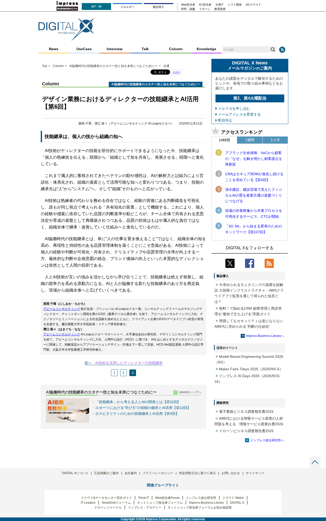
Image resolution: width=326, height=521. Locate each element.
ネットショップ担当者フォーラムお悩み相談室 (200, 507)
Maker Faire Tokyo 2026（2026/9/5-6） (251, 369)
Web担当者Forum (167, 498)
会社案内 (131, 473)
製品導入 (158, 6)
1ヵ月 (275, 140)
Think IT (143, 498)
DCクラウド (253, 4)
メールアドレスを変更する (239, 114)
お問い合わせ (231, 473)
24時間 (224, 140)
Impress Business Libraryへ (265, 336)
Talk (145, 49)
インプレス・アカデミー (144, 507)
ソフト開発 (235, 4)
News (53, 49)
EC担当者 (205, 4)
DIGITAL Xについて (75, 473)
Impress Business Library (206, 502)
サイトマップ (255, 473)
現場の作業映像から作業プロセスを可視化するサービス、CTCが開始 (253, 213)
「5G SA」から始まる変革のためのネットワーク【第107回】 (253, 229)
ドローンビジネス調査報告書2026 (246, 431)
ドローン (204, 9)
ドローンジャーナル (108, 507)
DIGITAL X (237, 502)
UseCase (84, 49)
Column (176, 49)
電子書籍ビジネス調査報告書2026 (246, 411)
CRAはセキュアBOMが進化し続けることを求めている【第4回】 (254, 177)
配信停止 (225, 120)
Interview (115, 49)
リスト (176, 72)
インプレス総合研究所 (201, 498)
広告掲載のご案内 (106, 473)
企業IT (219, 4)
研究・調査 (188, 9)
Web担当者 (188, 4)
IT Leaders (88, 502)
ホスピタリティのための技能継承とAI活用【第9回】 (137, 414)
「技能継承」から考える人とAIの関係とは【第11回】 (138, 402)
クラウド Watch (233, 498)
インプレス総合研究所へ (267, 440)
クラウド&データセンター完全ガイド (106, 498)
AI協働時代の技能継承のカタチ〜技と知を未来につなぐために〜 (101, 392)
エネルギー (127, 6)
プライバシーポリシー (158, 473)
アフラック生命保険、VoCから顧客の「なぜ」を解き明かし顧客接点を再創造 (253, 158)
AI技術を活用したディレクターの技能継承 (129, 363)
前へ (88, 363)
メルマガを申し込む (234, 108)
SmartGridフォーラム (116, 502)
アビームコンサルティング (61, 309)
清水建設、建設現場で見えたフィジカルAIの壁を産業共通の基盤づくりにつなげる (253, 195)
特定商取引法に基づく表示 (197, 473)
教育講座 (220, 9)
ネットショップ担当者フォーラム (160, 502)
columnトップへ (190, 392)
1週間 (249, 140)
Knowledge (206, 49)
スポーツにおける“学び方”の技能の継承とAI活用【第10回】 (143, 408)
